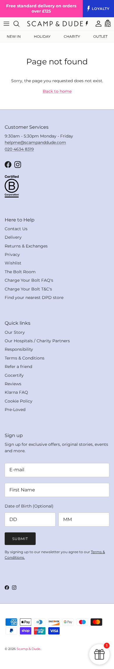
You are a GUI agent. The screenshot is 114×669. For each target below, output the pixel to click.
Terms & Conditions (24, 358)
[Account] (95, 23)
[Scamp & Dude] (57, 24)
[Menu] (6, 23)
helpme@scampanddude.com (35, 142)
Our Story (15, 332)
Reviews (13, 383)
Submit (20, 538)
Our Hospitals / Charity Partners (37, 340)
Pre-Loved (15, 409)
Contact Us (16, 228)
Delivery (13, 237)
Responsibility (19, 349)
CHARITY (72, 36)
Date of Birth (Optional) (29, 506)
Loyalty (101, 8)
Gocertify (14, 375)
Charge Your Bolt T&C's (28, 289)
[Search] (19, 23)
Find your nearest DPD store (34, 297)
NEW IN (14, 36)
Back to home (57, 91)
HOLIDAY (42, 36)
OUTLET (100, 36)
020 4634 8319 (19, 149)
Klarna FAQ (16, 392)
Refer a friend (18, 366)
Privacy (12, 254)
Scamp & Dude (28, 649)
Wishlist (13, 263)
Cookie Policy (18, 401)
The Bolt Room (20, 271)
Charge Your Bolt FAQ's (29, 280)
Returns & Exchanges (26, 246)
